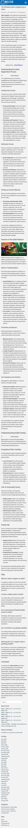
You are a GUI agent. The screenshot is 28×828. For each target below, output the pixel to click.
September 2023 (5, 793)
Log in (2, 819)
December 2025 (5, 750)
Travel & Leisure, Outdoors (8, 809)
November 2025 (5, 752)
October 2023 (4, 791)
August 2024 (4, 781)
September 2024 (5, 779)
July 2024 (3, 783)
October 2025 (4, 754)
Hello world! (19, 732)
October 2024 (4, 777)
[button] (25, 2)
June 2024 (3, 785)
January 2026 (4, 748)
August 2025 (4, 758)
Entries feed (4, 821)
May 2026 (3, 741)
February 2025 (5, 769)
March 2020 (4, 798)
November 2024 (5, 775)
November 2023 (5, 789)
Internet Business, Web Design (9, 807)
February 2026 (5, 746)
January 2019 (4, 800)
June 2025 (3, 762)
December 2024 (5, 773)
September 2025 (5, 756)
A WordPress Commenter (7, 732)
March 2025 (4, 768)
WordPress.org (5, 825)
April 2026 (3, 743)
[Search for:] (12, 702)
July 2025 (3, 760)
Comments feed (5, 823)
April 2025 (3, 766)
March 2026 (4, 745)
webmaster (14, 12)
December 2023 (5, 787)
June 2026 (3, 739)
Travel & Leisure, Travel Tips (8, 811)
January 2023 (4, 794)
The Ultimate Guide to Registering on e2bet (13, 8)
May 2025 (3, 764)
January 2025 (4, 771)
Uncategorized (22, 12)
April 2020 (3, 796)
